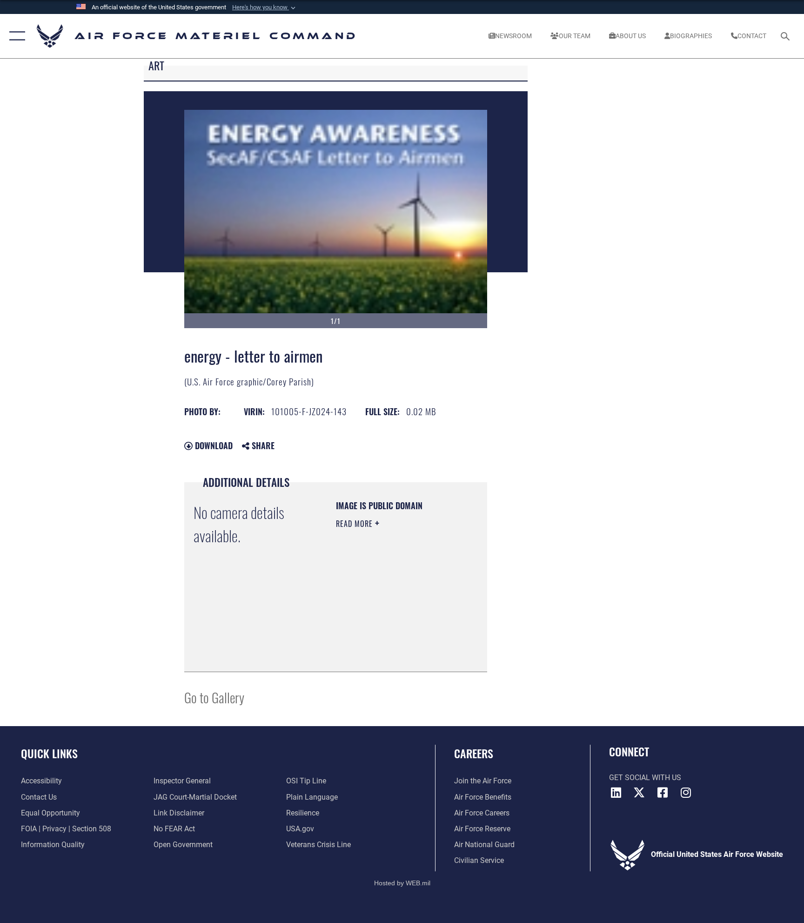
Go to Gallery (214, 697)
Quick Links (49, 753)
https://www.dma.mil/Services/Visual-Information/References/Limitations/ (392, 641)
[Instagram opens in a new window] (686, 793)
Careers (473, 753)
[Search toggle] (786, 36)
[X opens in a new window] (639, 793)
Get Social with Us (645, 777)
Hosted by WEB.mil (402, 883)
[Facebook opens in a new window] (663, 793)
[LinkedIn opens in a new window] (616, 793)
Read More (355, 523)
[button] (264, 7)
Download (213, 445)
